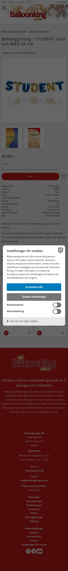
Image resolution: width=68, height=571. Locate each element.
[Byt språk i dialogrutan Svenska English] (60, 250)
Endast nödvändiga (34, 296)
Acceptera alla (34, 287)
